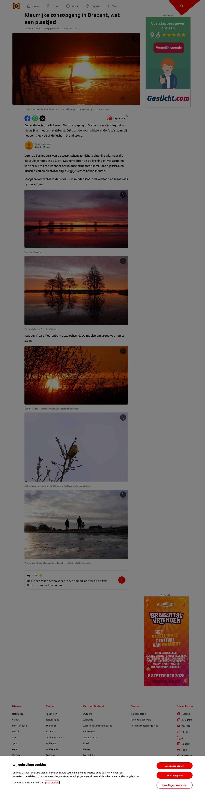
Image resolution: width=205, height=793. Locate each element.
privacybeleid (52, 782)
